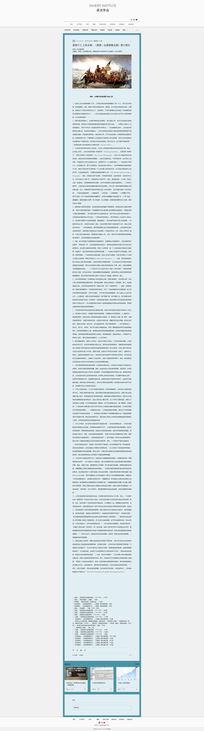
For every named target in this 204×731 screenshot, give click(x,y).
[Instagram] (134, 20)
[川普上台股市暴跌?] (127, 673)
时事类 (102, 30)
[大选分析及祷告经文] (102, 673)
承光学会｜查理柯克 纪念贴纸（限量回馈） (76, 684)
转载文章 (85, 30)
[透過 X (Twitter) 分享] (77, 650)
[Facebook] (131, 20)
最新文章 (94, 30)
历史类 (110, 30)
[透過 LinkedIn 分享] (81, 650)
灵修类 (117, 30)
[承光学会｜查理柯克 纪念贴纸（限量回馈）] (76, 673)
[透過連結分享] (85, 650)
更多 (124, 30)
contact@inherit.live (103, 725)
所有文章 (67, 30)
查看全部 (137, 664)
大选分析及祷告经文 (98, 683)
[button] (137, 30)
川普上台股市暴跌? (124, 683)
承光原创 (76, 30)
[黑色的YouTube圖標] (136, 20)
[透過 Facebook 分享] (73, 650)
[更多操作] (130, 41)
